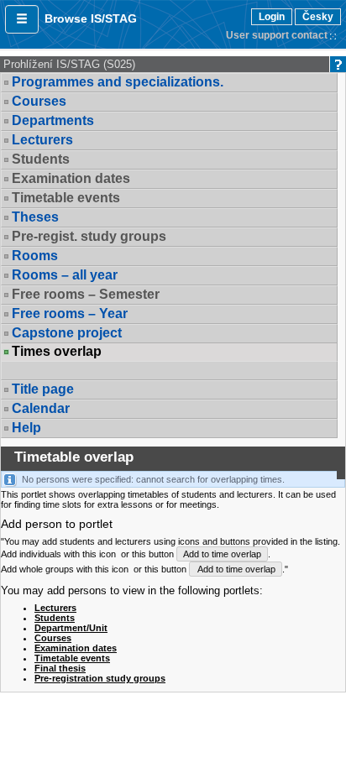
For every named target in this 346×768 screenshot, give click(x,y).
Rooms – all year (65, 275)
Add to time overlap (222, 554)
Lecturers (42, 140)
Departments (53, 120)
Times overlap (57, 351)
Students (54, 618)
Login (272, 17)
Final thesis (60, 668)
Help (26, 428)
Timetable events (72, 658)
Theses (35, 217)
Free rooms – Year (70, 313)
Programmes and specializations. (117, 82)
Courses (39, 101)
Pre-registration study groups (99, 678)
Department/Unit (70, 628)
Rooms (35, 255)
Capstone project (67, 333)
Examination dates (75, 648)
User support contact (277, 35)
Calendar (41, 408)
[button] (22, 19)
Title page (43, 389)
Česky (317, 17)
